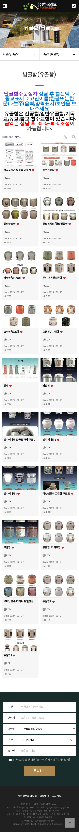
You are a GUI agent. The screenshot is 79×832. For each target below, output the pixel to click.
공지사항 (56, 796)
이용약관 (44, 796)
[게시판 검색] (74, 137)
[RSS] (65, 137)
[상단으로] (70, 823)
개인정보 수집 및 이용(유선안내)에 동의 (33, 760)
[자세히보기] (63, 760)
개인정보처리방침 (27, 796)
